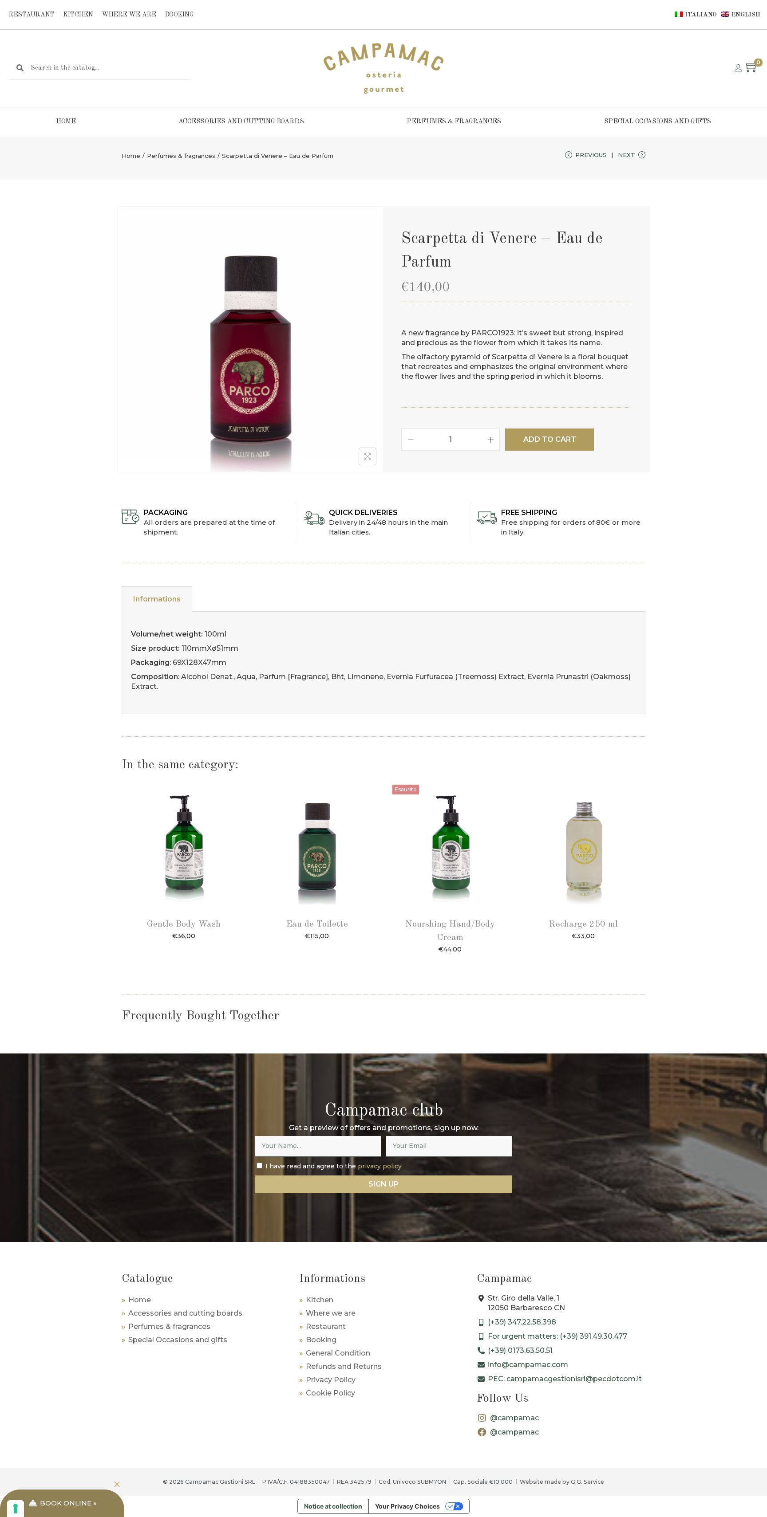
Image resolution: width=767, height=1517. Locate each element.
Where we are (129, 15)
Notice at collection (333, 1506)
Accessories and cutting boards (241, 121)
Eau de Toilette (317, 924)
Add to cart (549, 439)
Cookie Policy (330, 1393)
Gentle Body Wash (184, 924)
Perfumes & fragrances (454, 121)
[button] (117, 1484)
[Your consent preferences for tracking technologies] (15, 1508)
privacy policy (380, 1166)
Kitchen (78, 15)
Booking (179, 15)
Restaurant (32, 15)
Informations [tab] (157, 599)
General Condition (338, 1353)
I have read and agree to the (333, 1166)
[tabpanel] (383, 663)
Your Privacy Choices (407, 1506)
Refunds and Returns (344, 1366)
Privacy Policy (331, 1380)
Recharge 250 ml (583, 924)
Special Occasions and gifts (657, 121)
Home (65, 121)
